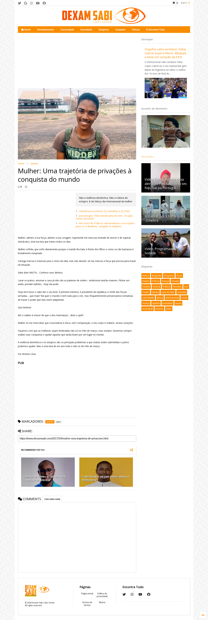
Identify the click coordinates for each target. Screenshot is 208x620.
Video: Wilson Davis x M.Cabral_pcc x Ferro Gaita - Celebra (165, 216)
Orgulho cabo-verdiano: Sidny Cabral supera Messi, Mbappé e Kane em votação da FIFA (165, 53)
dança (160, 297)
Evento (146, 281)
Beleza (145, 275)
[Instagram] (31, 3)
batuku (155, 292)
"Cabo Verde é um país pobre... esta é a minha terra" (105, 478)
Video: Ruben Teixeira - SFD (166, 128)
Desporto (104, 29)
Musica (102, 602)
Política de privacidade (102, 595)
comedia (181, 292)
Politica (166, 286)
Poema (156, 286)
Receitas (177, 286)
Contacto (120, 29)
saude (178, 303)
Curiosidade (67, 29)
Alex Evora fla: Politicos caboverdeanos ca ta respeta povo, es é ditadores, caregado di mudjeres (105, 225)
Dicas (179, 275)
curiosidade (148, 297)
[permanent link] (26, 186)
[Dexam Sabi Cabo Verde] (104, 22)
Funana (175, 281)
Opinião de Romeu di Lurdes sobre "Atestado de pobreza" (45, 478)
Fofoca (136, 29)
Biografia (156, 275)
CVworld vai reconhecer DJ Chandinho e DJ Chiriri (104, 211)
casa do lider (168, 292)
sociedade (147, 308)
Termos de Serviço (87, 603)
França (165, 281)
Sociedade (86, 29)
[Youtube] (38, 3)
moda (184, 297)
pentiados (167, 303)
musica (146, 303)
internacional (172, 297)
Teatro (145, 292)
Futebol (146, 286)
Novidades (147, 156)
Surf (186, 286)
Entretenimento (45, 29)
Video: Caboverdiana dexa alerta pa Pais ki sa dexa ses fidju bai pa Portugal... (166, 183)
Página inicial (87, 593)
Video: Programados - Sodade (161, 251)
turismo (159, 308)
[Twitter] (19, 3)
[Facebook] (44, 3)
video (169, 308)
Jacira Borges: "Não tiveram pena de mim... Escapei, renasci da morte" (104, 217)
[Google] (25, 3)
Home (27, 29)
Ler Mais (166, 138)
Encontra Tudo (156, 29)
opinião (34, 163)
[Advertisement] (77, 60)
